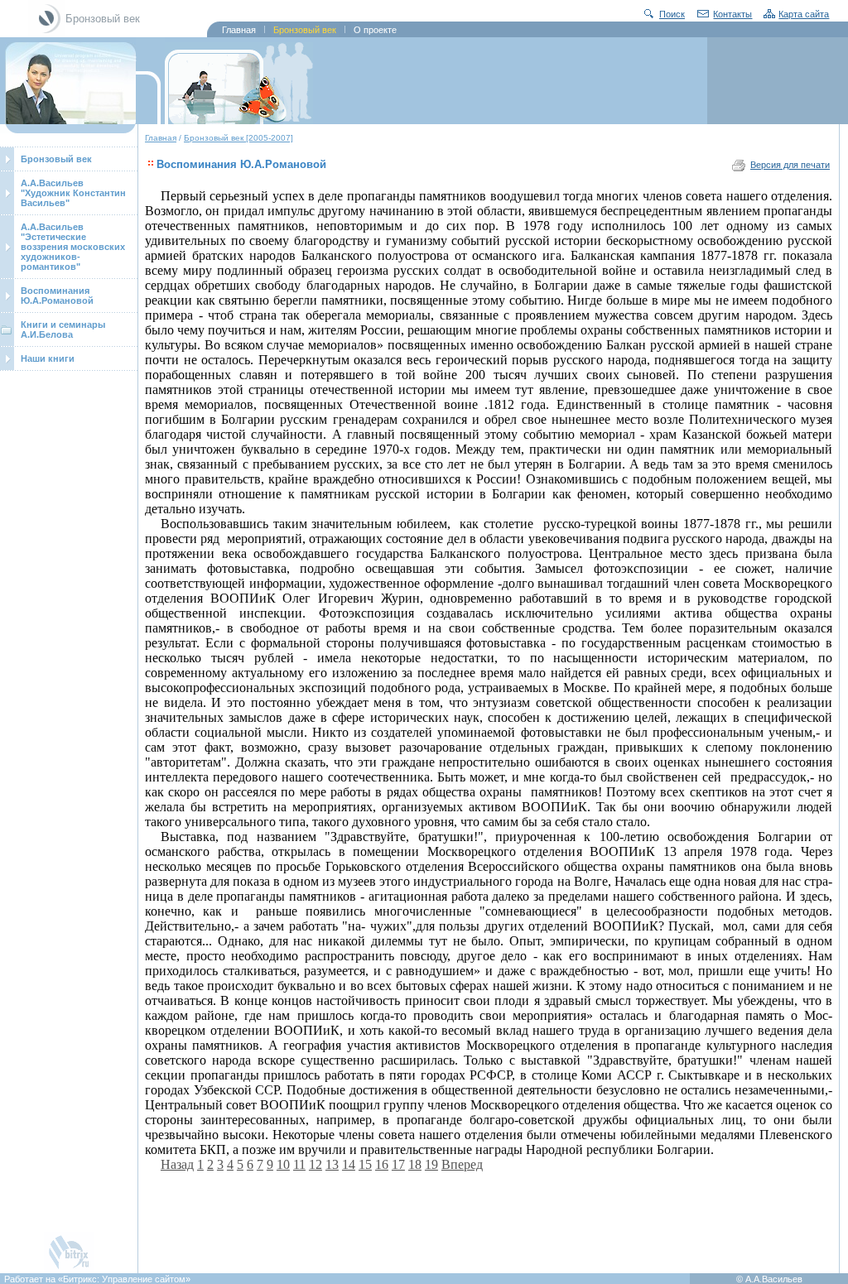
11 (299, 1164)
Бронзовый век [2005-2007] (238, 137)
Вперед (462, 1164)
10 (283, 1164)
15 (365, 1164)
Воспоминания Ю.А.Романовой (57, 295)
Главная (160, 137)
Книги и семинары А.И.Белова (63, 329)
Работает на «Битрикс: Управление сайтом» (97, 1279)
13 (332, 1164)
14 (348, 1164)
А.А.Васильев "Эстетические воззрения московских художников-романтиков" (73, 247)
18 (415, 1164)
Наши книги (48, 358)
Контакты (732, 14)
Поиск (672, 14)
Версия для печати (790, 165)
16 (381, 1164)
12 (315, 1164)
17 (398, 1164)
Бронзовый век (56, 159)
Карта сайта (803, 14)
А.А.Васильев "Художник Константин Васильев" (73, 193)
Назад (177, 1164)
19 (431, 1164)
